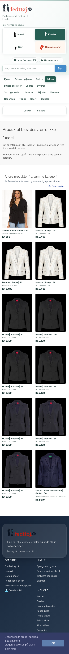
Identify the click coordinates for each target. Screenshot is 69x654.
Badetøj (44, 98)
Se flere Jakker (56, 186)
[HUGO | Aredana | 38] (17, 365)
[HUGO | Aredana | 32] (17, 469)
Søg (60, 68)
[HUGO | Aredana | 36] (50, 417)
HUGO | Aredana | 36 (45, 438)
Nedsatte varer (51, 60)
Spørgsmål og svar (47, 566)
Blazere (41, 110)
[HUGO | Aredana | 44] (17, 417)
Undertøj (29, 92)
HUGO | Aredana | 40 (46, 334)
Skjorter (42, 92)
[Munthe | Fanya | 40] (17, 261)
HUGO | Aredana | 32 (12, 490)
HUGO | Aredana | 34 (45, 386)
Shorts (29, 85)
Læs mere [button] (11, 649)
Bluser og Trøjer (13, 85)
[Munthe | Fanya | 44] (50, 209)
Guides (40, 601)
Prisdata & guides (46, 606)
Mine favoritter (27, 60)
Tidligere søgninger (47, 575)
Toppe (22, 98)
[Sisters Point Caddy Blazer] (17, 209)
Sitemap (41, 580)
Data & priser (11, 575)
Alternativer (43, 625)
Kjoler (7, 79)
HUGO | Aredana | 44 (12, 438)
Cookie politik (15, 590)
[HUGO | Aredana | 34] (50, 365)
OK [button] (53, 643)
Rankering (42, 630)
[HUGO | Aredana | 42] (17, 313)
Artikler (40, 596)
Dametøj (55, 92)
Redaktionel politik (14, 580)
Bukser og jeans (23, 79)
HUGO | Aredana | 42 (12, 334)
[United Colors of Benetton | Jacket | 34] (50, 469)
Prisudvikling (43, 620)
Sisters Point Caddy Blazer (15, 230)
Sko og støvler (12, 92)
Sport (33, 98)
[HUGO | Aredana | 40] (50, 313)
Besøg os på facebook (48, 571)
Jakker (50, 79)
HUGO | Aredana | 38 (12, 386)
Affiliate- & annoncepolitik (18, 585)
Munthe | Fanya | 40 (12, 282)
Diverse (41, 85)
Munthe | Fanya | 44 (45, 230)
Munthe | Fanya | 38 (45, 282)
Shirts (39, 79)
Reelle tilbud (43, 615)
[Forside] (17, 8)
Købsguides (43, 610)
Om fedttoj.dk (12, 566)
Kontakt (9, 571)
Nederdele (9, 98)
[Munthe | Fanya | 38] (50, 261)
